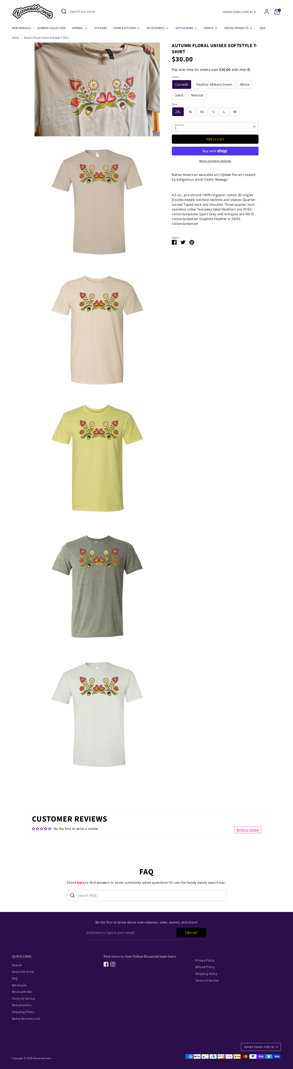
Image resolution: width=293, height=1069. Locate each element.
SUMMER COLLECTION (51, 28)
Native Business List (26, 1019)
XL (190, 111)
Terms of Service (23, 998)
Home (15, 37)
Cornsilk (181, 84)
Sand (179, 95)
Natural (197, 95)
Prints (209, 28)
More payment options (215, 161)
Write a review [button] (247, 830)
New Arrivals (21, 28)
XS (202, 111)
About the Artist (23, 972)
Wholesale (19, 985)
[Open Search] (64, 11)
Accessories (156, 28)
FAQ (15, 978)
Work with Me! (22, 992)
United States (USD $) (237, 12)
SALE (263, 28)
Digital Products (236, 28)
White (244, 84)
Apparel (78, 28)
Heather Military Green (214, 84)
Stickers (100, 28)
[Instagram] (112, 964)
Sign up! (191, 932)
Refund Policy (205, 967)
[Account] (267, 12)
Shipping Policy (23, 1012)
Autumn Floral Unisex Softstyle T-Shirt (46, 37)
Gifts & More (185, 28)
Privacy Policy (205, 960)
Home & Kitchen (124, 28)
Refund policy (21, 1005)
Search (17, 965)
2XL (178, 111)
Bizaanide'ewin (42, 1058)
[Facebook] (106, 964)
